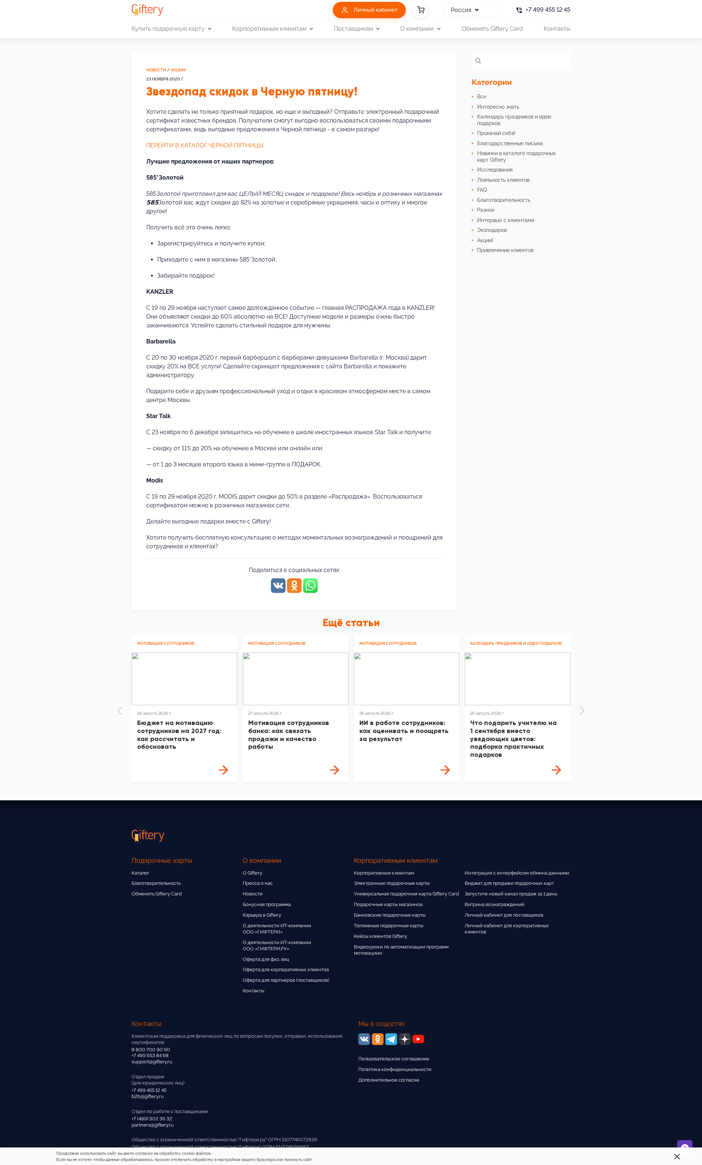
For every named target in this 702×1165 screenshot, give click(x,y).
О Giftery (252, 873)
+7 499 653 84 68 (150, 1055)
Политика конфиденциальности (394, 1069)
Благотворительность (156, 883)
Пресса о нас (258, 883)
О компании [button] (417, 28)
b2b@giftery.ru (148, 1096)
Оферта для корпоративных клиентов (286, 969)
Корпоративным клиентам (384, 873)
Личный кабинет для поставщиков (504, 915)
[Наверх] (23, 1141)
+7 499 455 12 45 (149, 1090)
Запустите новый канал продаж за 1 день (511, 894)
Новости (156, 70)
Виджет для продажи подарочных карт (509, 883)
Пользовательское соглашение (393, 1058)
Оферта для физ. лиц (266, 959)
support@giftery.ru (152, 1061)
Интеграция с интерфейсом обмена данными (517, 873)
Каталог (140, 873)
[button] (120, 710)
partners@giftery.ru (153, 1125)
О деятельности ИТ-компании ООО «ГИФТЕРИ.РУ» (277, 945)
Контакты (557, 28)
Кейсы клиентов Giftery (380, 936)
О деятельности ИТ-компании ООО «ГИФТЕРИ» (277, 929)
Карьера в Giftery (262, 915)
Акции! (178, 70)
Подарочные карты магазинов (388, 904)
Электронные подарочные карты (392, 883)
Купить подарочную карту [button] (168, 28)
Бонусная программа (267, 904)
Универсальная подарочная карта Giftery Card (406, 894)
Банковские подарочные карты (390, 915)
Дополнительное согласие (388, 1080)
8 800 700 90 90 (151, 1049)
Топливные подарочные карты (388, 925)
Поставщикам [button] (353, 28)
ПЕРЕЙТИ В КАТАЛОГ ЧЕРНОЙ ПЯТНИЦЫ (205, 145)
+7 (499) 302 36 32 (152, 1118)
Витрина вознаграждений (494, 904)
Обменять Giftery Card (492, 28)
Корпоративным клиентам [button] (269, 28)
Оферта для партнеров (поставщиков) (286, 980)
